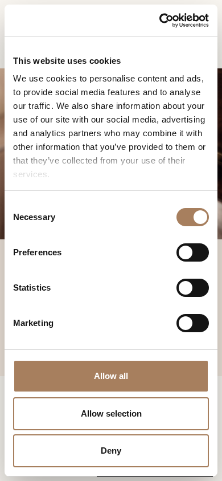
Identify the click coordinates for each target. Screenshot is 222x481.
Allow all (111, 376)
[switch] (192, 252)
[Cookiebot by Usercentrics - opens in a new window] (159, 20)
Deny (111, 450)
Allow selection (111, 413)
